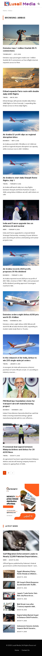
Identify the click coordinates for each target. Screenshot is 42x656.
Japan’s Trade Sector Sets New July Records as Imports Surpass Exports (27, 595)
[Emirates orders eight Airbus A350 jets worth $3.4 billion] (21, 301)
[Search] (38, 3)
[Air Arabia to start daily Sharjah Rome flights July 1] (21, 164)
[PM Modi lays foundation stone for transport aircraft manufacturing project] (21, 388)
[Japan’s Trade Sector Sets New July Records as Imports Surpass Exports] (9, 596)
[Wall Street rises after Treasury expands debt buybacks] (9, 607)
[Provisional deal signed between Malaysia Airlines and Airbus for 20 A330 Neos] (21, 433)
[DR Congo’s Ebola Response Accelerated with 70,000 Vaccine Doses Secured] (9, 585)
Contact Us (26, 650)
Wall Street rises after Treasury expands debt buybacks (26, 606)
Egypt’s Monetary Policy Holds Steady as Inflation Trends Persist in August (26, 574)
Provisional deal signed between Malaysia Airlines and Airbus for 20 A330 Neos (19, 449)
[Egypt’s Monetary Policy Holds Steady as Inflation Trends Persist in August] (9, 574)
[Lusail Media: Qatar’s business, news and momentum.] (19, 4)
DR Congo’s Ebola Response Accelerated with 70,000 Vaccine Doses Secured (27, 584)
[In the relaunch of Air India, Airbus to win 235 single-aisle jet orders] (21, 344)
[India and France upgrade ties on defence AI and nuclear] (21, 210)
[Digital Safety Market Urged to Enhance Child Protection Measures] (9, 618)
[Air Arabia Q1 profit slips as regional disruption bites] (21, 121)
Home (5, 10)
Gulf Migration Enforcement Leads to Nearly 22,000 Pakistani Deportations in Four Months (20, 556)
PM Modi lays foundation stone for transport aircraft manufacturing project (19, 403)
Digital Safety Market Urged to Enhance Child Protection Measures (27, 617)
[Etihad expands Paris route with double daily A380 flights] (21, 78)
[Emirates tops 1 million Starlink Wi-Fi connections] (21, 35)
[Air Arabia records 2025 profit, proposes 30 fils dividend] (21, 256)
